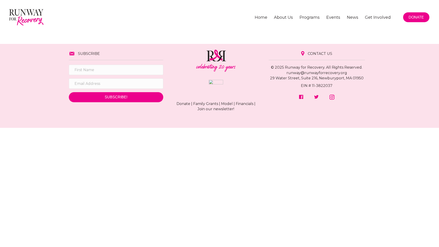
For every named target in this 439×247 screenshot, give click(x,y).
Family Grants (205, 104)
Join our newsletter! (216, 109)
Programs (310, 17)
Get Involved (378, 17)
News (352, 17)
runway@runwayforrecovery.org (316, 73)
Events (333, 17)
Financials (244, 104)
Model (227, 104)
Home (261, 17)
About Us (283, 17)
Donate (183, 104)
